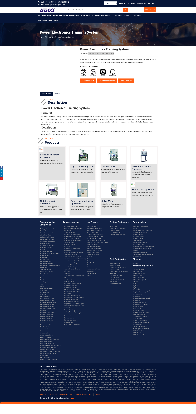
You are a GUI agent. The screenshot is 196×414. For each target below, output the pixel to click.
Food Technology (69, 281)
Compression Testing (116, 276)
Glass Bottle (43, 290)
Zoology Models (45, 243)
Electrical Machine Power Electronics (74, 261)
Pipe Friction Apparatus (143, 189)
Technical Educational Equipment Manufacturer (73, 229)
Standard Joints (44, 292)
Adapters (43, 276)
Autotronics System (69, 245)
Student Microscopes (46, 321)
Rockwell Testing (115, 230)
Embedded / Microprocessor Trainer (97, 243)
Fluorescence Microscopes (48, 303)
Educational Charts (45, 235)
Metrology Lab (137, 308)
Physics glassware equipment (48, 360)
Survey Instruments (115, 284)
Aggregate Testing (115, 265)
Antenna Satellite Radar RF (94, 230)
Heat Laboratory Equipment (48, 347)
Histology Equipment (139, 236)
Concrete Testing (115, 278)
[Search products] (125, 10)
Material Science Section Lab (141, 298)
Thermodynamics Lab (70, 320)
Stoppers (43, 294)
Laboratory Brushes (45, 262)
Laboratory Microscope (47, 305)
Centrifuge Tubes (45, 282)
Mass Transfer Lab (69, 294)
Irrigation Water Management (72, 292)
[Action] (1, 167)
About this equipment (107, 81)
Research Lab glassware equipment (143, 247)
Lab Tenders (141, 3)
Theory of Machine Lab (70, 316)
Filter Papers (43, 258)
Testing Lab (113, 226)
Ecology (135, 228)
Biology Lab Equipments (47, 229)
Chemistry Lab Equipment (47, 245)
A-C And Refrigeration (70, 232)
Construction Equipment (117, 280)
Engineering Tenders (46, 20)
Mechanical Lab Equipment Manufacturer (101, 53)
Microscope (43, 311)
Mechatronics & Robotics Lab (141, 304)
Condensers (43, 284)
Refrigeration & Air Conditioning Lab (74, 304)
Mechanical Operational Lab (72, 296)
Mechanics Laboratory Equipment (50, 352)
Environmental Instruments (47, 237)
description (46, 93)
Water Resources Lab (139, 335)
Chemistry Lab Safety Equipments (49, 254)
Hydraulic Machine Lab (70, 285)
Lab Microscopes (45, 296)
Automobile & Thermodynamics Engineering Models (73, 242)
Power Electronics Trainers (94, 251)
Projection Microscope (46, 315)
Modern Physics (44, 356)
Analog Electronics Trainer (94, 228)
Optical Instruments (45, 358)
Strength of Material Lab (140, 321)
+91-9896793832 (63, 2)
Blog (153, 3)
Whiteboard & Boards (46, 272)
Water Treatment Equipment (72, 324)
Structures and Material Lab (141, 323)
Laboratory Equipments (140, 243)
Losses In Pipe (108, 166)
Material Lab (137, 296)
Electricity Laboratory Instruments (49, 339)
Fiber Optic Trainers (92, 245)
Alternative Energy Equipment (72, 234)
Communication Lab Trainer (95, 234)
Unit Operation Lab (138, 331)
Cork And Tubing (45, 256)
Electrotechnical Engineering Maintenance (72, 270)
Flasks (42, 286)
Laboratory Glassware (46, 274)
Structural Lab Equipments (71, 310)
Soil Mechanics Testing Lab (141, 317)
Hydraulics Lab (137, 286)
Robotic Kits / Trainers (93, 253)
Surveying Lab (137, 325)
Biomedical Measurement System (73, 253)
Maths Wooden (44, 333)
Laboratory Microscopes (47, 307)
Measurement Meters (139, 245)
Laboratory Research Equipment (142, 230)
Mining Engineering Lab (140, 310)
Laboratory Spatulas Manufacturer (50, 266)
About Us (122, 3)
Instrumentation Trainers (94, 247)
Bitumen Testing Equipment (118, 267)
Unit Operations (68, 322)
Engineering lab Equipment (69, 15)
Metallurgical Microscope (47, 309)
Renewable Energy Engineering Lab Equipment (74, 307)
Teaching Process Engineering (72, 312)
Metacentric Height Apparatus (141, 168)
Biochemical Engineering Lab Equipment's (72, 250)
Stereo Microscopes (46, 319)
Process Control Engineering (141, 313)
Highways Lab (137, 284)
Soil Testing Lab (138, 319)
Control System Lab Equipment (72, 257)
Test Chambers (137, 241)
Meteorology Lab (138, 306)
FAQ (149, 3)
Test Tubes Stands (45, 270)
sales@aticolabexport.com (55, 4)
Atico (71, 398)
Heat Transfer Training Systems (72, 283)
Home (42, 37)
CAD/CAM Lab (137, 272)
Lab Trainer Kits (91, 226)
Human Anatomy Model (47, 239)
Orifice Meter (107, 201)
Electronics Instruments (46, 341)
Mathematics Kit (45, 331)
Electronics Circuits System (71, 267)
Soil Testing (113, 282)
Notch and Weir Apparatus (48, 202)
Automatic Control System (71, 239)
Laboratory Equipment (46, 264)
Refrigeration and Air (139, 315)
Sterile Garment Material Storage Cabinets (142, 250)
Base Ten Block (44, 327)
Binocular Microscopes (47, 298)
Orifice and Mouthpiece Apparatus (82, 202)
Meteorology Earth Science (48, 354)
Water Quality (137, 333)
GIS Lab (135, 282)
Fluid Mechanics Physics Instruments (50, 345)
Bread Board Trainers (93, 232)
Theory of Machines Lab (140, 327)
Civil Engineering (115, 263)
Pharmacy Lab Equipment (133, 15)
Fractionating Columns (46, 288)
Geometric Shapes (45, 329)
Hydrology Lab (137, 288)
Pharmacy (136, 263)
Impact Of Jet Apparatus (82, 166)
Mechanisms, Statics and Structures (74, 298)
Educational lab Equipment (48, 15)
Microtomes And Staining (47, 241)
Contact (98, 394)
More (56, 20)
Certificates (131, 3)
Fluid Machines (68, 279)
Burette (42, 280)
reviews (57, 93)
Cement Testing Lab (139, 274)
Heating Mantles (138, 234)
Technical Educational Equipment (92, 15)
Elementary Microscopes (47, 300)
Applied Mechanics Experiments (73, 236)
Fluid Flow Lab (137, 276)
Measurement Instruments (47, 349)
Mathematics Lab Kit (46, 325)
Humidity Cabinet (138, 239)
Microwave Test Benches (94, 249)
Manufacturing (137, 294)
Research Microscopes (46, 317)
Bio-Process (67, 247)
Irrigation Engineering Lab (140, 292)
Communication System (70, 255)
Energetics (67, 273)
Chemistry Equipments (46, 251)
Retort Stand (43, 268)
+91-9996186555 (50, 2)
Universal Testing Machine (117, 234)
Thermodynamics (69, 318)
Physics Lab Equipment (46, 335)
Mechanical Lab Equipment (71, 226)
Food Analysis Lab (138, 278)
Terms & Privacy (81, 394)
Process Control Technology (72, 302)
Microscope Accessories (47, 313)
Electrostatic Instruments (47, 343)
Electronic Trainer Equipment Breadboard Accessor (72, 264)
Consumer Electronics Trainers (95, 236)
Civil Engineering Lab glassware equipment (119, 272)
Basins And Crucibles (46, 247)
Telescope (43, 323)
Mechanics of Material (139, 302)
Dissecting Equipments (46, 233)
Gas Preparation (45, 260)
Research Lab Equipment (114, 15)
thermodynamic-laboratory (141, 329)
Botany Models (44, 231)
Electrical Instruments (46, 337)
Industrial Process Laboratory (141, 290)
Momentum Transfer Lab (71, 300)
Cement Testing (114, 269)
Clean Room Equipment (140, 232)
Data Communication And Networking (75, 259)
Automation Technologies (140, 226)
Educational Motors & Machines (96, 241)
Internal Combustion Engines (72, 290)
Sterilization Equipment (140, 253)
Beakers (42, 278)
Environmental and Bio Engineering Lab (74, 276)
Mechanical (136, 300)
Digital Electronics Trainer (94, 239)
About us (43, 394)
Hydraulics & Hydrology (70, 288)
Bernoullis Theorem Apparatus (49, 156)
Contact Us (150, 9)
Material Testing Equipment (118, 228)
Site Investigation (115, 232)
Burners (42, 249)
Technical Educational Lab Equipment (74, 314)
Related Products (126, 81)
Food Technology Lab (139, 280)
